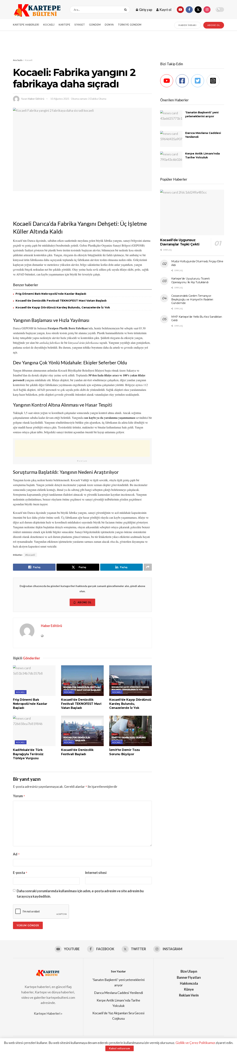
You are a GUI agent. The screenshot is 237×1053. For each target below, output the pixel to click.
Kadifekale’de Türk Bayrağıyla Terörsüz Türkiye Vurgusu (28, 754)
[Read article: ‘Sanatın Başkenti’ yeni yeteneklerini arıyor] (171, 118)
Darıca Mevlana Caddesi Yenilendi (118, 993)
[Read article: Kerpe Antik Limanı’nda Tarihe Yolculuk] (171, 159)
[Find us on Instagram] (207, 9)
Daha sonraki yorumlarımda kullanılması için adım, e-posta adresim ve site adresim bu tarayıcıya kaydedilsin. (80, 893)
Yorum (19, 796)
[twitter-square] (198, 80)
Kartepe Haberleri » (48, 1013)
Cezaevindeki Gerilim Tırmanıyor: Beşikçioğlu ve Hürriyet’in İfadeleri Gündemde (192, 299)
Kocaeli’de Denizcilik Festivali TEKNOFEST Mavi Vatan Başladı (61, 300)
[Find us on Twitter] (198, 9)
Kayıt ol (165, 10)
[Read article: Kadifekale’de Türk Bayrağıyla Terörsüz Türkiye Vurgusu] (34, 731)
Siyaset (79, 24)
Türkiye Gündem (129, 24)
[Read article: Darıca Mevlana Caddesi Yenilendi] (171, 139)
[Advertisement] (118, 44)
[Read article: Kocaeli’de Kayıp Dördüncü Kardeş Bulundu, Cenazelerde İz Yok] (130, 680)
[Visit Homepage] (38, 10)
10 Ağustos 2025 (59, 98)
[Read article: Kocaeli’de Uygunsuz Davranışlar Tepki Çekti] (192, 212)
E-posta (20, 873)
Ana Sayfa (17, 60)
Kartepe (64, 24)
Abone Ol (84, 602)
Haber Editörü (36, 98)
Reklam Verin (189, 995)
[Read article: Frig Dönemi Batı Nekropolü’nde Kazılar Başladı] (34, 680)
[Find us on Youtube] (180, 9)
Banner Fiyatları (189, 977)
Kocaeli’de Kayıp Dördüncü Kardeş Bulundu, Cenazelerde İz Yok (63, 307)
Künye (189, 989)
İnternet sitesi (95, 873)
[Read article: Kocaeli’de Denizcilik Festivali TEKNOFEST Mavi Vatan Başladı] (82, 680)
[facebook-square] (183, 80)
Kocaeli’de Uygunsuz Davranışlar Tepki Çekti (179, 242)
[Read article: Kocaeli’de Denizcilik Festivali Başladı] (82, 731)
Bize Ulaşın (189, 971)
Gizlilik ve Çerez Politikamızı (195, 1043)
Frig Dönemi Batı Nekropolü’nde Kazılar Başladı (51, 293)
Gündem (95, 24)
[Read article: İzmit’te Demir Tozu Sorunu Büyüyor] (130, 731)
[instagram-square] (214, 80)
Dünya (109, 24)
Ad (16, 854)
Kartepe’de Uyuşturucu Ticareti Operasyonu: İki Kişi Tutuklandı (190, 280)
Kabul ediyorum (119, 1048)
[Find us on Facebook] (189, 9)
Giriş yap (145, 10)
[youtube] (167, 80)
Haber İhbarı (187, 25)
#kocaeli (30, 554)
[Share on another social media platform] (148, 567)
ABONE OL (213, 25)
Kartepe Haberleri (26, 24)
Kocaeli (49, 24)
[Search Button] (126, 9)
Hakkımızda (189, 983)
